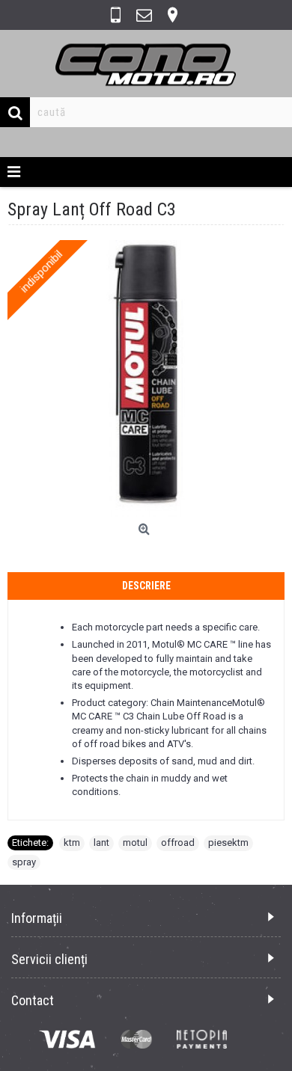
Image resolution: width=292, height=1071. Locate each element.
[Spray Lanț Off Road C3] (146, 378)
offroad (178, 842)
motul (135, 842)
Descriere (146, 586)
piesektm (228, 842)
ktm (72, 842)
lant (101, 842)
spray (24, 862)
